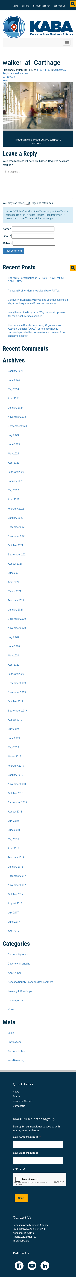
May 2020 (13, 655)
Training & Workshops (20, 991)
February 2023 (16, 472)
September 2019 (17, 710)
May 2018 (13, 839)
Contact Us (59, 6)
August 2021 (15, 563)
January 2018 (15, 866)
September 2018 (17, 802)
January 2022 (15, 517)
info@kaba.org (21, 1240)
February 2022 (16, 508)
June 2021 (14, 572)
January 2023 (15, 481)
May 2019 (13, 747)
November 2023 (17, 416)
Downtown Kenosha (19, 963)
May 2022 (13, 490)
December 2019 (17, 683)
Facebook (19, 1265)
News (15, 6)
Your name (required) (27, 1137)
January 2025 (15, 371)
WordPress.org (16, 1060)
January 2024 (15, 407)
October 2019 (15, 701)
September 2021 (17, 554)
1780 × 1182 (43, 70)
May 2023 (13, 453)
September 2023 (17, 426)
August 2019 (15, 719)
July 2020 (13, 637)
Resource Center (41, 6)
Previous (9, 77)
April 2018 (13, 848)
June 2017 (14, 921)
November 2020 (17, 628)
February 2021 (16, 600)
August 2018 (15, 811)
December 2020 (17, 618)
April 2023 (13, 462)
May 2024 (13, 389)
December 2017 (17, 875)
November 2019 (17, 692)
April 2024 (13, 398)
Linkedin (44, 1265)
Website (7, 243)
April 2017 (13, 931)
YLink (11, 1009)
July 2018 (13, 820)
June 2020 (14, 646)
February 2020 (16, 673)
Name (7, 229)
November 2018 (17, 784)
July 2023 (13, 435)
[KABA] (38, 26)
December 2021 (17, 527)
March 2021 (14, 591)
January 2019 (15, 774)
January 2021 (15, 609)
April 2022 (13, 499)
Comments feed (17, 1051)
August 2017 (15, 903)
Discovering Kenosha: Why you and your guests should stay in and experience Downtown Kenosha (38, 301)
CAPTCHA (19, 1168)
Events (25, 6)
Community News (18, 954)
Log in (11, 1032)
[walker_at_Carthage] (38, 105)
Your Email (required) (27, 1152)
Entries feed (15, 1042)
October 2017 (15, 894)
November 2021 (17, 536)
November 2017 (17, 885)
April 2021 (13, 582)
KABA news (14, 972)
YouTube (32, 1265)
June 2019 (14, 738)
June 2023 (14, 444)
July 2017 (13, 912)
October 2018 (15, 793)
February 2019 (16, 765)
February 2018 (16, 857)
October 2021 (15, 545)
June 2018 (14, 830)
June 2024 (14, 380)
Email (7, 236)
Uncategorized (16, 1000)
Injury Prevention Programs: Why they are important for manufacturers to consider (37, 314)
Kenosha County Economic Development (30, 982)
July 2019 (13, 729)
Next (7, 80)
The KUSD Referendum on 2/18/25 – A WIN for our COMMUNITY (36, 279)
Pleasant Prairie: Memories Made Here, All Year (34, 290)
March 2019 (14, 756)
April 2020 (13, 664)
